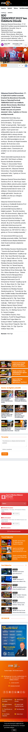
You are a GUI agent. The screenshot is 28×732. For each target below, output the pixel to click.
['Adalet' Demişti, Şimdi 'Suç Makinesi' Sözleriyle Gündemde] (21, 393)
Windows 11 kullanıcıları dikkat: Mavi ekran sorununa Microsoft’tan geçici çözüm (19, 580)
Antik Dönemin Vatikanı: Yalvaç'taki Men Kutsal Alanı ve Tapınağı (19, 604)
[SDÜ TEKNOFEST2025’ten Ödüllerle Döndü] (14, 55)
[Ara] (23, 3)
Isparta (3, 8)
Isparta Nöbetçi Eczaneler (7, 700)
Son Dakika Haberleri (6, 714)
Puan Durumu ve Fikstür (7, 710)
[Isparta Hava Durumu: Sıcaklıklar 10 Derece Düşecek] (21, 423)
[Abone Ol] (26, 65)
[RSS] (24, 692)
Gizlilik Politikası (19, 727)
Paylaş (4, 65)
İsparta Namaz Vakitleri (7, 705)
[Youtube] (18, 692)
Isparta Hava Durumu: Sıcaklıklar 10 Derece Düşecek (21, 429)
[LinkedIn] (15, 692)
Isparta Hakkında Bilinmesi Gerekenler (13, 721)
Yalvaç (16, 8)
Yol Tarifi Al (16, 513)
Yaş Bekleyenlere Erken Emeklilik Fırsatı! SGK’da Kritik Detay (19, 588)
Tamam (14, 730)
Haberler (3, 12)
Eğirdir (10, 8)
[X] (7, 692)
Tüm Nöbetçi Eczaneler (14, 531)
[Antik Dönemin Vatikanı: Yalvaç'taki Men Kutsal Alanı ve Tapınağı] (7, 408)
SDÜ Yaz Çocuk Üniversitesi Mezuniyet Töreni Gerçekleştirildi (19, 612)
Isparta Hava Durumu (19, 700)
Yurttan (15, 569)
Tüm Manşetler (20, 709)
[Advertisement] (14, 476)
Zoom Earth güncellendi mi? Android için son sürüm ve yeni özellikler (19, 573)
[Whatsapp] (21, 692)
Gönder (4, 454)
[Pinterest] (10, 692)
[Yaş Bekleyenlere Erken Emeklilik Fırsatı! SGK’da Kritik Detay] (7, 393)
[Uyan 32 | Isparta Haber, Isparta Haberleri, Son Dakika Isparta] (6, 3)
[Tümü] (26, 565)
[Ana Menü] (25, 3)
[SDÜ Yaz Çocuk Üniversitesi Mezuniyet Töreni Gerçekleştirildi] (21, 408)
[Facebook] (4, 692)
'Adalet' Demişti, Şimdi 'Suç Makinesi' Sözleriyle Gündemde (21, 400)
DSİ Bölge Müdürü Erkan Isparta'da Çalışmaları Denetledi (7, 429)
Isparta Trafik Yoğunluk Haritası (19, 705)
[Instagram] (12, 692)
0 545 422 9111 (15, 682)
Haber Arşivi (20, 714)
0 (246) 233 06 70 (7, 513)
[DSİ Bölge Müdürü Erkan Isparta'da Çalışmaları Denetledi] (7, 423)
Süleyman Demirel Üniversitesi (12, 93)
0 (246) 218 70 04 (7, 523)
